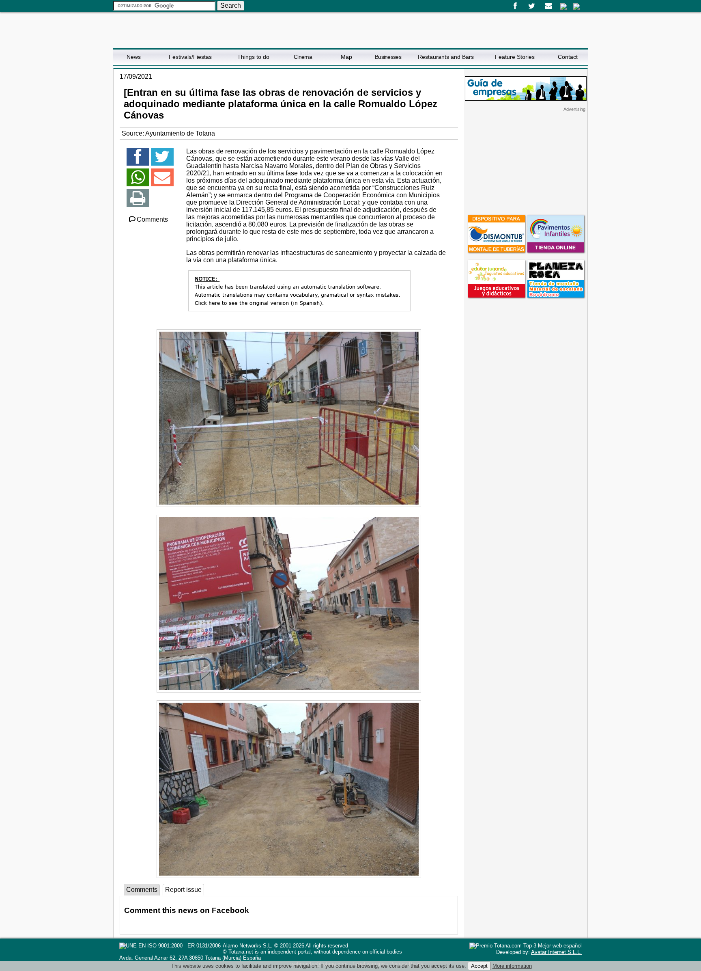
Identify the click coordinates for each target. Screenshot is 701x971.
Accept (479, 966)
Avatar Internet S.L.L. (556, 952)
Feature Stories (515, 57)
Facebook (515, 6)
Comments (152, 219)
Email (548, 6)
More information (512, 966)
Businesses (388, 57)
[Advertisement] (526, 163)
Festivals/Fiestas (190, 57)
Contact (568, 57)
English (576, 6)
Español (563, 6)
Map (346, 57)
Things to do (253, 57)
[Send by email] (162, 180)
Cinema (303, 57)
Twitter (531, 6)
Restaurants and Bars (446, 57)
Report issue (183, 889)
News (134, 57)
